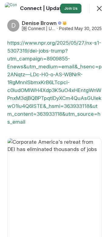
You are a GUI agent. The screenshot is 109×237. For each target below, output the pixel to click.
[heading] (44, 8)
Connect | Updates (42, 28)
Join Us (71, 8)
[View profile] (11, 8)
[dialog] (54, 118)
